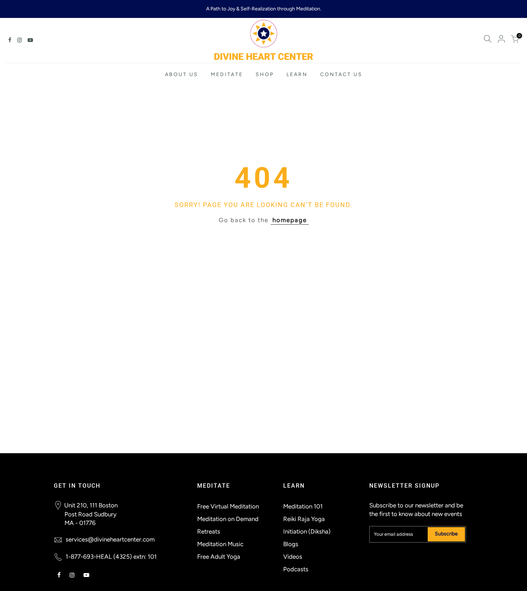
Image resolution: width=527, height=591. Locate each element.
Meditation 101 (303, 506)
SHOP (265, 74)
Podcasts (295, 569)
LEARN (297, 74)
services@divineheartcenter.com (110, 539)
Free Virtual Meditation (228, 506)
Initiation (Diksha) (307, 531)
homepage (289, 220)
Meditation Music (220, 544)
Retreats (208, 531)
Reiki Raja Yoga (304, 518)
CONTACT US (341, 74)
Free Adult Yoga (218, 556)
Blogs (290, 544)
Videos (292, 556)
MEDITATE (227, 74)
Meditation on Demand (227, 518)
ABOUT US (181, 74)
